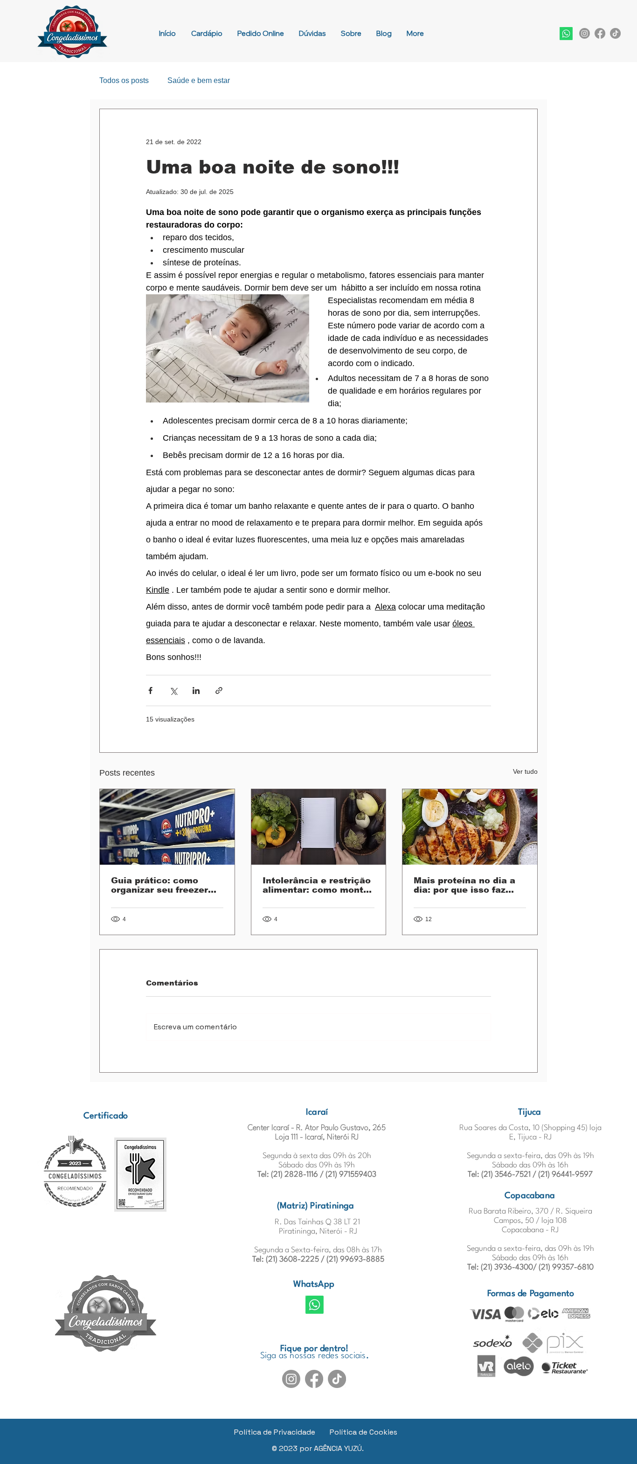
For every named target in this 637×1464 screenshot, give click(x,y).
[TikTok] (615, 33)
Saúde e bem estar (198, 80)
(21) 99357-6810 (566, 1267)
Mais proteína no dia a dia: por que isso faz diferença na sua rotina (467, 885)
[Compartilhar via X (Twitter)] (173, 690)
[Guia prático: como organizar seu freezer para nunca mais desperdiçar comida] (167, 827)
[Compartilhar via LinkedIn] (196, 690)
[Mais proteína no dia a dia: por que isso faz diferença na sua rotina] (469, 827)
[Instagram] (584, 33)
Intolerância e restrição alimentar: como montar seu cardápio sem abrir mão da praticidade (318, 885)
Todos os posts (124, 80)
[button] (566, 33)
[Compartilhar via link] (219, 690)
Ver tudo (525, 771)
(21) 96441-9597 (565, 1175)
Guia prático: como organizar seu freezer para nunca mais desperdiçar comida (159, 885)
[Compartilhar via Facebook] (150, 690)
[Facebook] (600, 33)
